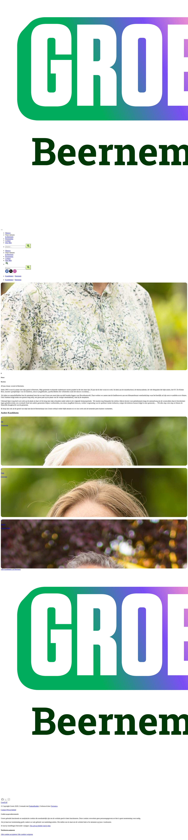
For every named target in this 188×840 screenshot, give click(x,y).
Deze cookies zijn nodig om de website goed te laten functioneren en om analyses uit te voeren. (44, 835)
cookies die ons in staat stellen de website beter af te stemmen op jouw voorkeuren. (38, 839)
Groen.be (4, 802)
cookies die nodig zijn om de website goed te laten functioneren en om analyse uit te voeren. (48, 837)
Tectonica (54, 806)
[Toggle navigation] (2, 229)
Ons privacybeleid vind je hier (40, 826)
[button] (6, 264)
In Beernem (9, 237)
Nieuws (8, 233)
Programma (9, 239)
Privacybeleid (11, 810)
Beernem (18, 276)
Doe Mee (8, 243)
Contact (8, 241)
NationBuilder (34, 806)
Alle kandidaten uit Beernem (11, 569)
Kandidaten (9, 276)
